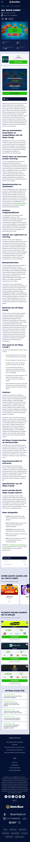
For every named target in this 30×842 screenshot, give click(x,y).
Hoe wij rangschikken (15, 770)
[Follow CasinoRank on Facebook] (6, 796)
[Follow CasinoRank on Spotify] (19, 796)
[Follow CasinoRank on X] (13, 796)
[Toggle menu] (2, 1)
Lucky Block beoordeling (15, 683)
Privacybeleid (14, 765)
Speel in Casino (14, 30)
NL (14, 800)
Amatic (24, 561)
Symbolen (14, 744)
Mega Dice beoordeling (14, 661)
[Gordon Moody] (12, 822)
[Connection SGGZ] (24, 818)
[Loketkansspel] (11, 818)
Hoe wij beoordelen (14, 767)
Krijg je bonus (18, 62)
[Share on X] (2, 19)
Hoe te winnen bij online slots (15, 750)
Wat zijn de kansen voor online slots (15, 747)
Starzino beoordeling (15, 639)
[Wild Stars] (9, 594)
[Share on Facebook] (6, 19)
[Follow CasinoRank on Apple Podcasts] (23, 796)
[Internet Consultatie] (17, 814)
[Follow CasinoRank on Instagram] (9, 796)
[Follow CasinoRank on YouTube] (16, 796)
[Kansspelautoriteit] (6, 814)
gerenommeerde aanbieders (20, 203)
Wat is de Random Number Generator (14, 752)
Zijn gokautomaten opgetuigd (14, 742)
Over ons (14, 762)
